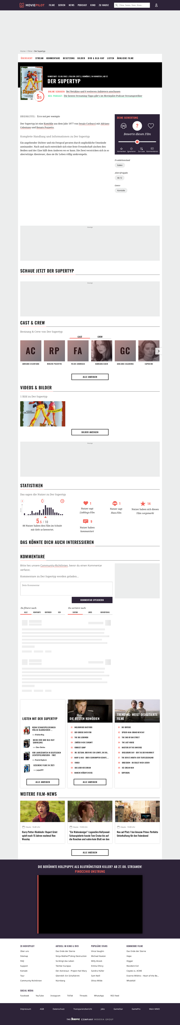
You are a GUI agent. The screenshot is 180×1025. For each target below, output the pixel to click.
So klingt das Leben (65, 961)
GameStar (118, 1009)
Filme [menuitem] (52, 5)
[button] (121, 149)
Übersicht (27, 58)
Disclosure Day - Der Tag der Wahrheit (138, 752)
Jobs (103, 1009)
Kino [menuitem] (92, 5)
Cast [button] (80, 336)
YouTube (40, 995)
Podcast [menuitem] (82, 5)
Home (22, 51)
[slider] (137, 142)
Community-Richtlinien (54, 565)
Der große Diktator (83, 732)
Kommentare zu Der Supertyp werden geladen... (49, 576)
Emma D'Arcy (97, 966)
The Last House (128, 742)
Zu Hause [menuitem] (104, 5)
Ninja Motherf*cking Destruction (71, 956)
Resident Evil (133, 966)
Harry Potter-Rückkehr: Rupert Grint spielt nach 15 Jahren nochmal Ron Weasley (39, 835)
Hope (129, 956)
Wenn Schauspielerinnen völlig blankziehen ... (44, 728)
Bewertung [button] (105, 612)
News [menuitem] (71, 5)
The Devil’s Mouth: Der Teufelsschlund (138, 757)
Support (24, 966)
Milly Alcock (96, 961)
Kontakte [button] (37, 612)
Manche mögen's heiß (83, 772)
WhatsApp (99, 995)
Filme (30, 51)
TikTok (70, 995)
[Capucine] (148, 350)
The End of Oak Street (131, 737)
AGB (42, 1009)
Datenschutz (59, 1009)
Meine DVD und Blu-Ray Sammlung (44, 741)
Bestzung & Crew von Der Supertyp (41, 331)
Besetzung (69, 58)
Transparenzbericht (82, 1009)
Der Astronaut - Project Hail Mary (71, 970)
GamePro (136, 1009)
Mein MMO (154, 1009)
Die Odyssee (126, 727)
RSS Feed (115, 995)
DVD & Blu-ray (96, 58)
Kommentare (53, 58)
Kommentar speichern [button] (92, 599)
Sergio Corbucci (87, 123)
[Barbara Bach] (101, 350)
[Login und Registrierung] (156, 5)
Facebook (24, 995)
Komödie (121, 190)
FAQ (22, 961)
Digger (130, 961)
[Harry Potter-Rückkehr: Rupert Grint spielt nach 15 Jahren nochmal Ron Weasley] (42, 811)
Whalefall (131, 980)
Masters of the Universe (132, 747)
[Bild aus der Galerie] (42, 414)
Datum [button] (75, 612)
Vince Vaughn (97, 951)
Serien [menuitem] (61, 5)
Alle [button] (25, 612)
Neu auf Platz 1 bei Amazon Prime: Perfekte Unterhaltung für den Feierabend (137, 833)
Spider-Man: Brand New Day (133, 732)
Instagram (55, 995)
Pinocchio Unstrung (90, 871)
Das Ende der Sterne (65, 951)
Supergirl (126, 772)
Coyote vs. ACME (134, 970)
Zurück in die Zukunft (84, 742)
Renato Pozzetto (45, 127)
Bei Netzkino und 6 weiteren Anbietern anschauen (93, 91)
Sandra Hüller (97, 970)
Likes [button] (90, 612)
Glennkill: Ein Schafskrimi (68, 975)
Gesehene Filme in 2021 (43, 765)
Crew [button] (100, 336)
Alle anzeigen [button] (90, 376)
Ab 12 (119, 178)
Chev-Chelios (40, 747)
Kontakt (23, 970)
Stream (39, 58)
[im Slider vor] (158, 351)
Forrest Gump (80, 747)
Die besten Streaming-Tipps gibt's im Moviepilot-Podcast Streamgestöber (103, 95)
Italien (119, 165)
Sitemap (24, 956)
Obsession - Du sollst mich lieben (136, 762)
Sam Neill (95, 975)
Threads (83, 995)
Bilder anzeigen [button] (90, 432)
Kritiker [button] (48, 612)
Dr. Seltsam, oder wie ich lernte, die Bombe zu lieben (92, 752)
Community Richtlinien (31, 980)
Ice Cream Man (128, 767)
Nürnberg (60, 980)
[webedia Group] (90, 1020)
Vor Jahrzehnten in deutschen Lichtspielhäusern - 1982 (46, 754)
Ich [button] (59, 612)
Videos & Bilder (36, 387)
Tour (22, 975)
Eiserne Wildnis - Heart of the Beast (143, 975)
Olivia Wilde (96, 980)
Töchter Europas (63, 966)
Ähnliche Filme (125, 58)
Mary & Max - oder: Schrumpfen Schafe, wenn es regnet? (91, 757)
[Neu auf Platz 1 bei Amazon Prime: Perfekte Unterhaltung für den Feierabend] (137, 811)
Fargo (77, 762)
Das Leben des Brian (83, 767)
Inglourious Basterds (83, 727)
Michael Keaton (98, 956)
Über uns (24, 951)
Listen (110, 58)
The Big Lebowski (81, 737)
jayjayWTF (39, 770)
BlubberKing (39, 734)
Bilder (81, 58)
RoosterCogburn (41, 760)
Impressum (25, 1009)
